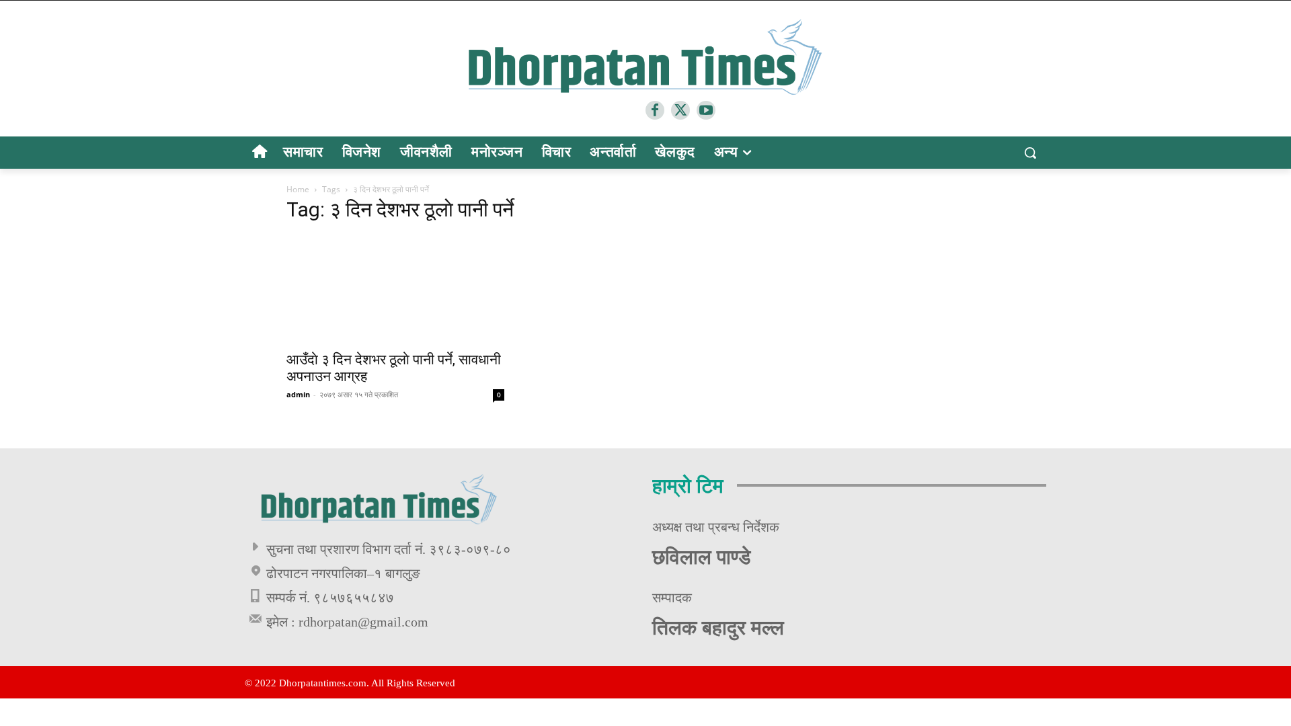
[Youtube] (706, 110)
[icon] (259, 153)
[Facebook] (655, 110)
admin (298, 394)
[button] (1030, 152)
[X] (680, 110)
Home (297, 189)
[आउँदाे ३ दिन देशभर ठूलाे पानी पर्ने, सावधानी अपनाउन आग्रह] (395, 289)
